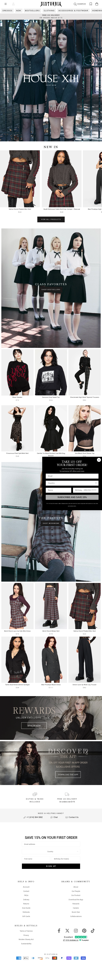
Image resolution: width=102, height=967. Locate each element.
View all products (51, 219)
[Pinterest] (84, 930)
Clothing (49, 11)
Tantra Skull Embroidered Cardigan (17, 685)
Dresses (7, 11)
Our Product (75, 895)
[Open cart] (96, 3)
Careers (76, 908)
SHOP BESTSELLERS (51, 289)
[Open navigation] (5, 4)
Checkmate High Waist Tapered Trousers (84, 397)
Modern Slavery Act (26, 939)
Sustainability (26, 944)
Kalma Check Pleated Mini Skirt (20, 209)
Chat (55, 817)
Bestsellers (32, 11)
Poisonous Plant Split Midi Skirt (17, 453)
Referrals (26, 912)
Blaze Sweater (17, 397)
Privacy (26, 935)
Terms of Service (26, 931)
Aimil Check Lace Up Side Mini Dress (17, 631)
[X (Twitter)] (67, 930)
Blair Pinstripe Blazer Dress (51, 685)
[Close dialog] (99, 460)
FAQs (26, 895)
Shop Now (51, 85)
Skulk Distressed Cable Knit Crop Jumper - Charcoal (61, 209)
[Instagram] (76, 930)
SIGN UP (51, 866)
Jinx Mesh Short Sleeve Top (84, 453)
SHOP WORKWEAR (51, 523)
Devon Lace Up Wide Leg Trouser (84, 685)
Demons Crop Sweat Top (51, 397)
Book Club (76, 912)
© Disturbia (51, 954)
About (75, 887)
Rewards (76, 904)
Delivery (26, 900)
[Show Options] (77, 851)
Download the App (76, 900)
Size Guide (26, 908)
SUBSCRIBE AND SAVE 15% (72, 497)
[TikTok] (93, 930)
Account (26, 887)
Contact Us (73, 817)
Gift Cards (26, 916)
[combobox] (50, 851)
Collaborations (76, 916)
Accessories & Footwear (73, 11)
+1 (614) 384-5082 (34, 817)
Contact (26, 891)
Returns (26, 904)
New (18, 11)
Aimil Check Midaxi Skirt (50, 631)
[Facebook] (59, 930)
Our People (76, 891)
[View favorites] (90, 4)
